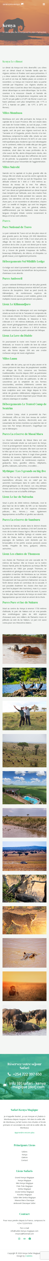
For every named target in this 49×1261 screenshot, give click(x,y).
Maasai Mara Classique (24, 1200)
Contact (24, 1160)
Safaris (24, 1151)
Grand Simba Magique (24, 1191)
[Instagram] (19, 1239)
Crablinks (28, 1256)
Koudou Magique (24, 1194)
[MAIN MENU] (44, 4)
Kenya (24, 1154)
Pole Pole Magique (24, 1186)
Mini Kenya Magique (24, 1183)
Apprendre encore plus (24, 1132)
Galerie (24, 1157)
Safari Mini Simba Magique (24, 1197)
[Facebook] (30, 1239)
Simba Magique (24, 1189)
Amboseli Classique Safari (24, 1203)
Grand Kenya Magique (24, 1177)
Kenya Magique (24, 1180)
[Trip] (24, 1239)
